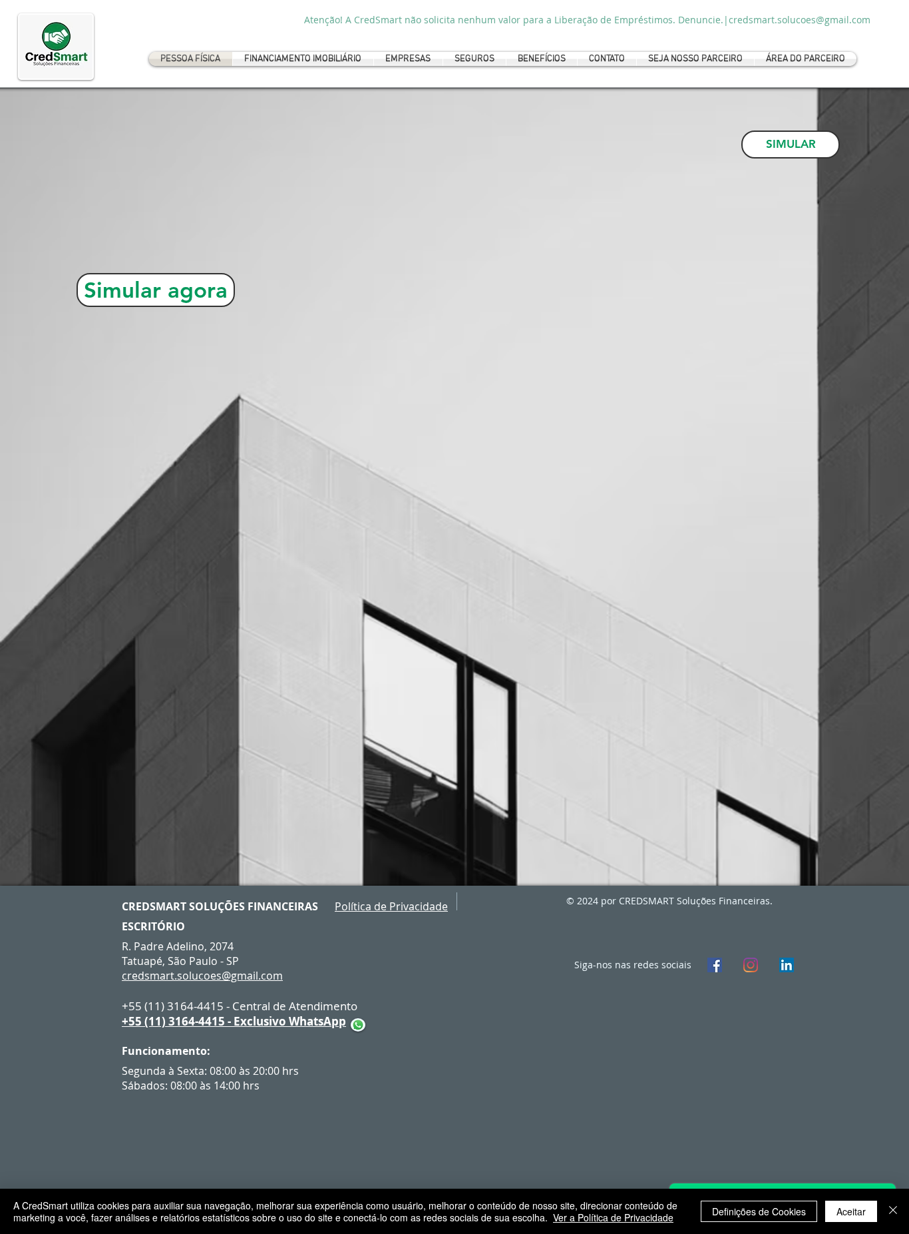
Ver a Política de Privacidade (613, 1217)
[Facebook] (714, 965)
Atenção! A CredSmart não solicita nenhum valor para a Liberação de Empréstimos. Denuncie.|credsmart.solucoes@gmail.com (587, 19)
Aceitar (851, 1211)
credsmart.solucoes (172, 975)
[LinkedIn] (786, 965)
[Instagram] (750, 965)
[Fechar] (893, 1211)
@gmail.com (252, 975)
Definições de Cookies (759, 1211)
